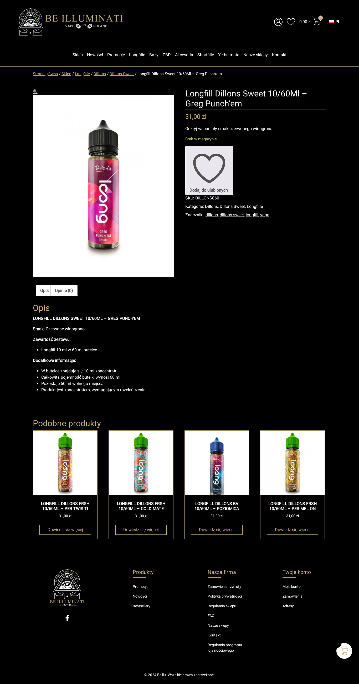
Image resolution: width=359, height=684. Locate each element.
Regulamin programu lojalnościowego (225, 647)
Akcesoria (184, 54)
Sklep (78, 54)
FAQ (211, 616)
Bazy (153, 54)
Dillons (100, 73)
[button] (35, 91)
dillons (212, 214)
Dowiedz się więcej (65, 529)
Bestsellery (141, 606)
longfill (252, 214)
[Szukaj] (221, 22)
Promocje (116, 54)
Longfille (137, 54)
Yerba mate (228, 54)
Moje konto (292, 586)
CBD (167, 54)
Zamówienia (292, 596)
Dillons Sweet (122, 73)
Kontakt (279, 54)
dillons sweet (232, 214)
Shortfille (205, 54)
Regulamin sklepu (222, 606)
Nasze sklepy (255, 54)
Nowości (95, 54)
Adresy (288, 606)
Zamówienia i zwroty (224, 586)
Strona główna (45, 73)
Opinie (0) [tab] (64, 290)
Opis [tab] (44, 290)
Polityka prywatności (225, 596)
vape (264, 214)
